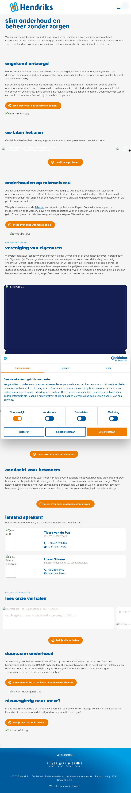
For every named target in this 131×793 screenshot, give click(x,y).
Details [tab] (65, 368)
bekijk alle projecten (67, 162)
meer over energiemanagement (56, 454)
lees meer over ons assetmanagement (35, 105)
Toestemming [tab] (22, 368)
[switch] (49, 418)
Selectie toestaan (65, 431)
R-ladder (39, 207)
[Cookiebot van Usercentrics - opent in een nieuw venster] (113, 358)
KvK (114, 776)
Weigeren (24, 431)
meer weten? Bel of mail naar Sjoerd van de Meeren (43, 682)
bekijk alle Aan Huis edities (28, 722)
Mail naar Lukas (57, 573)
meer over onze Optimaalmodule (32, 225)
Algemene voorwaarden (79, 776)
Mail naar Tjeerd (57, 546)
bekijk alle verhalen (67, 640)
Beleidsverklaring (54, 776)
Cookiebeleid (64, 780)
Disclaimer (37, 776)
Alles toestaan (107, 431)
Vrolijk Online (72, 786)
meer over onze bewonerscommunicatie (67, 504)
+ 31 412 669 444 (57, 543)
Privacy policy (102, 776)
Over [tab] (108, 368)
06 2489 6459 (56, 570)
